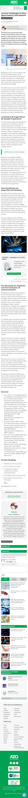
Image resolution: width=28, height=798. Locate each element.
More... (6, 483)
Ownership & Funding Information (19, 746)
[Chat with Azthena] (24, 795)
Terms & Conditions (19, 737)
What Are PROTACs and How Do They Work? (18, 591)
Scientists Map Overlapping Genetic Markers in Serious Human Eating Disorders (17, 655)
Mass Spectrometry (13, 684)
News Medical (17, 716)
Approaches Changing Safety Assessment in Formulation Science (18, 617)
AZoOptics (6, 716)
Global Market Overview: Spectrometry (15, 475)
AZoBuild (6, 718)
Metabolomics (11, 691)
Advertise (16, 735)
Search (15, 733)
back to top (22, 751)
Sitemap (16, 742)
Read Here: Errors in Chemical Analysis (14, 152)
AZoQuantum (17, 712)
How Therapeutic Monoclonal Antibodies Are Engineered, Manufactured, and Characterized (18, 585)
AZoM (5, 708)
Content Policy (17, 744)
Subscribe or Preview (13, 679)
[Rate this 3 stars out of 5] (14, 496)
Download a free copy (14, 274)
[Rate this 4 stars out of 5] (16, 496)
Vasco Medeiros (14, 514)
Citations (5, 546)
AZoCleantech (7, 714)
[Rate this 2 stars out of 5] (11, 496)
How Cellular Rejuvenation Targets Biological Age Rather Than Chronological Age (18, 601)
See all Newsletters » (7, 698)
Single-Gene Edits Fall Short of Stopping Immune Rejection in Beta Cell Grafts (18, 647)
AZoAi (15, 714)
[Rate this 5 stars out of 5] (19, 496)
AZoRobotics (7, 712)
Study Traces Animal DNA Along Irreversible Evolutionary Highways (19, 639)
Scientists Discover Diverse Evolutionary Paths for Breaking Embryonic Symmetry (18, 664)
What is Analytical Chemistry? (12, 466)
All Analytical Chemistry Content (13, 463)
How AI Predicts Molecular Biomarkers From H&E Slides (18, 608)
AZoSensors (17, 710)
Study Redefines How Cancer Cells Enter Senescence (18, 629)
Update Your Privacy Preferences (14, 793)
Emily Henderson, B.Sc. (18, 28)
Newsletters (17, 729)
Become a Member (18, 727)
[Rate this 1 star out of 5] (8, 496)
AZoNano (6, 710)
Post (3, 575)
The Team (16, 725)
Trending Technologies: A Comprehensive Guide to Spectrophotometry (11, 471)
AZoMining (16, 708)
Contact (16, 731)
